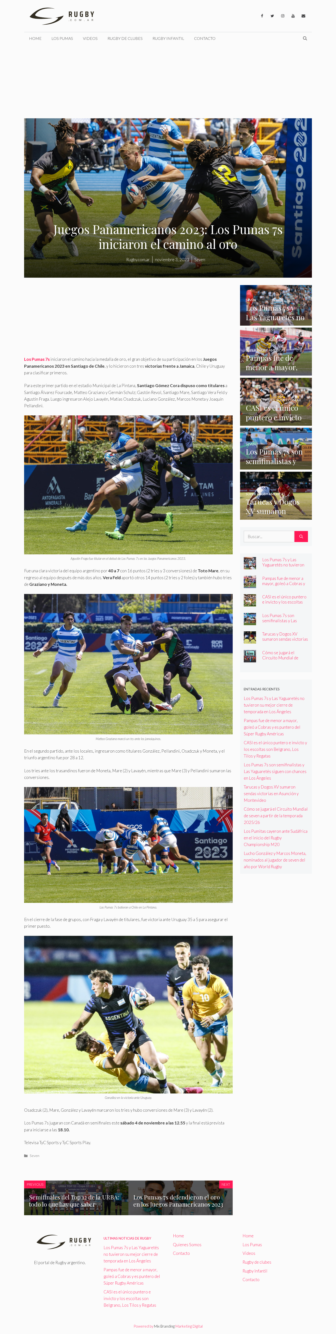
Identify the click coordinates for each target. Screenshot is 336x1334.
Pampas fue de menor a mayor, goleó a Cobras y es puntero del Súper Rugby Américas (283, 586)
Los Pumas (62, 38)
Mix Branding (164, 1326)
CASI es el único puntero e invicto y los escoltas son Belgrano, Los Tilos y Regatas (284, 604)
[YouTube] (293, 16)
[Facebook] (262, 16)
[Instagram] (282, 16)
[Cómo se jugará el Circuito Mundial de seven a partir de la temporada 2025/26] (250, 658)
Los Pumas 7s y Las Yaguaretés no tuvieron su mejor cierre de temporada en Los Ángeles (274, 705)
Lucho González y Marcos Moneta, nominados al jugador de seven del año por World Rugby (275, 860)
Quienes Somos (187, 1244)
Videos (90, 38)
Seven (34, 1155)
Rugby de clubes (125, 38)
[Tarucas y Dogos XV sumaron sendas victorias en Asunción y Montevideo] (276, 516)
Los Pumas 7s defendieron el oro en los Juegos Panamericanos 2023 (178, 1200)
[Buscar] (301, 537)
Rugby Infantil (168, 38)
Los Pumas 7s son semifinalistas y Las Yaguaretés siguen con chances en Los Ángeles (283, 623)
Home (35, 38)
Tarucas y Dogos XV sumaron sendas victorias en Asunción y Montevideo (285, 641)
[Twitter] (272, 16)
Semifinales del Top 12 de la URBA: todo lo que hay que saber (74, 1200)
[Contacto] (303, 16)
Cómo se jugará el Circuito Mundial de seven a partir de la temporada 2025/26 (280, 660)
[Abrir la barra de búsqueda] (305, 38)
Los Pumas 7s (37, 359)
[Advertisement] (168, 81)
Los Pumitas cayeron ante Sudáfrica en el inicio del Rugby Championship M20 (275, 838)
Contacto (204, 38)
